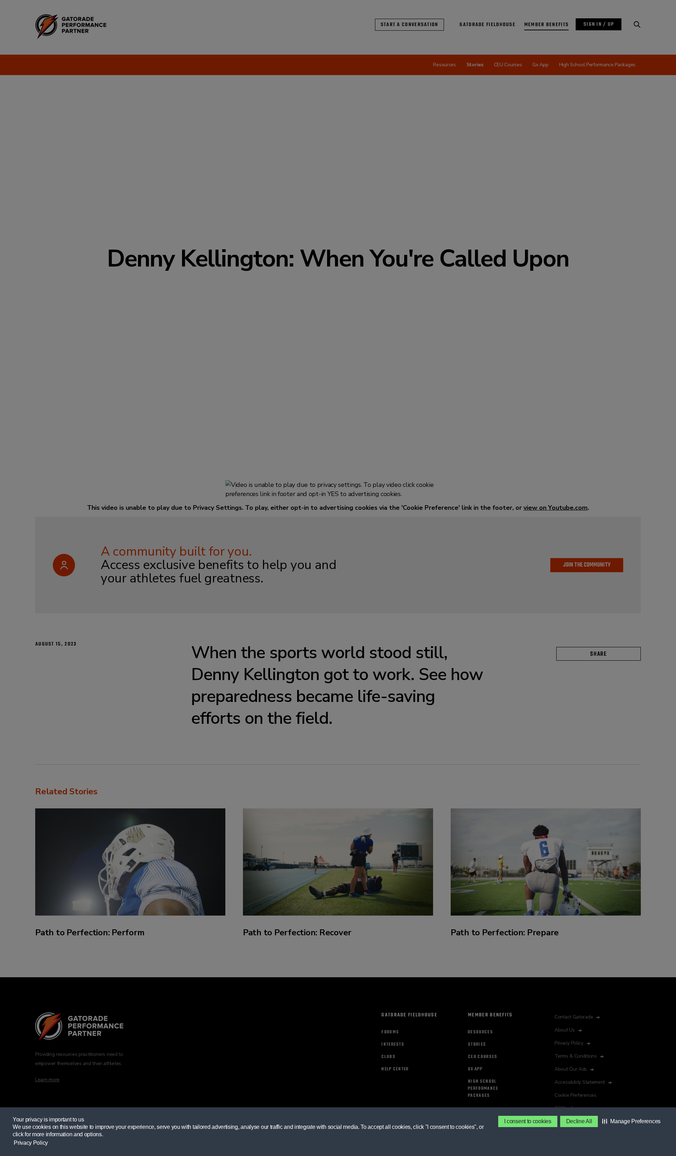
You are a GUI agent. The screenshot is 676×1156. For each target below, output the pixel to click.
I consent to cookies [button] (527, 1121)
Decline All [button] (579, 1121)
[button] (631, 1121)
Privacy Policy (31, 1143)
